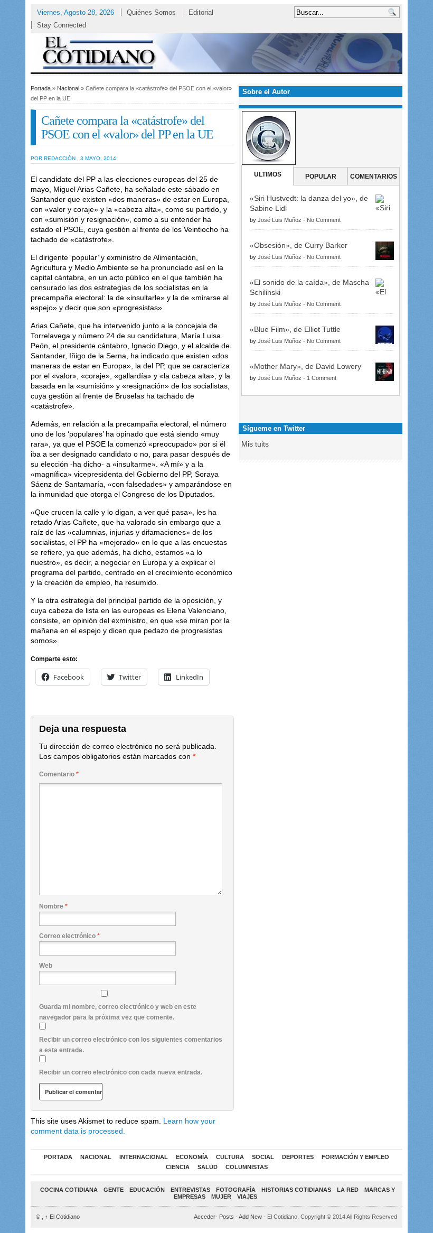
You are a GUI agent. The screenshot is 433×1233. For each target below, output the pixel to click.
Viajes (247, 1196)
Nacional (68, 88)
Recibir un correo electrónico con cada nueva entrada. (120, 1072)
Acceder (204, 1216)
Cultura (230, 1157)
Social (263, 1157)
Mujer (221, 1196)
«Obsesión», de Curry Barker (298, 245)
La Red (348, 1189)
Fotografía (236, 1189)
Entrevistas (190, 1189)
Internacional (143, 1157)
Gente (113, 1189)
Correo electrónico (69, 936)
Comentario (59, 774)
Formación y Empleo (355, 1157)
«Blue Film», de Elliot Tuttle (295, 329)
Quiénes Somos (151, 12)
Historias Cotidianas (296, 1189)
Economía (192, 1157)
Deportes (298, 1157)
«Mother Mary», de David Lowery (305, 366)
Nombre (53, 906)
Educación (147, 1189)
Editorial (201, 12)
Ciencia (178, 1167)
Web (45, 965)
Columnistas (246, 1167)
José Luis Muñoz (280, 220)
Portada (41, 88)
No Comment (324, 220)
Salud (207, 1167)
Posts (226, 1216)
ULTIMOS (267, 174)
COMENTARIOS (373, 176)
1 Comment (321, 378)
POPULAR (320, 176)
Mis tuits (255, 444)
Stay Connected (61, 25)
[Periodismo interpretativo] (216, 52)
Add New (250, 1216)
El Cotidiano (62, 1216)
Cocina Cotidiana (69, 1189)
